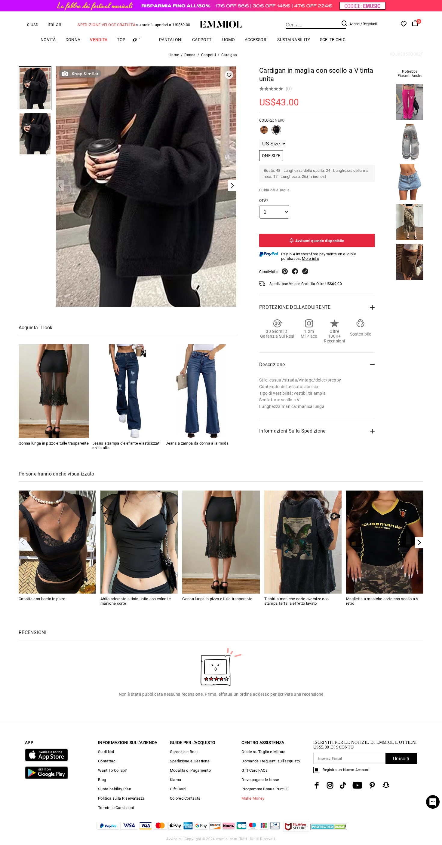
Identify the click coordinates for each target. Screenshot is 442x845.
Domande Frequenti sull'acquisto (270, 761)
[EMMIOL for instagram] (330, 785)
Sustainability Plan (114, 789)
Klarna (175, 779)
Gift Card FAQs (254, 770)
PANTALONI (171, 39)
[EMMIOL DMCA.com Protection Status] (328, 830)
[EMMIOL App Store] (46, 760)
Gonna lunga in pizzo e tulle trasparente (54, 443)
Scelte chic (332, 39)
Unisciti (401, 758)
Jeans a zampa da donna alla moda (197, 443)
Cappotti (202, 39)
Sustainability (293, 39)
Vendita (98, 39)
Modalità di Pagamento (190, 770)
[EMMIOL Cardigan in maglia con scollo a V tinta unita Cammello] (264, 132)
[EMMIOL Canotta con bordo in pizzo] (57, 542)
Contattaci (107, 761)
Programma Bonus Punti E (264, 789)
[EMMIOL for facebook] (316, 785)
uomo (228, 39)
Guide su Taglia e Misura (263, 751)
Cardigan (229, 55)
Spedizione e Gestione (190, 761)
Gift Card (178, 789)
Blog (102, 779)
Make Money (252, 798)
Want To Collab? (112, 770)
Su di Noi (106, 751)
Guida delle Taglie (274, 190)
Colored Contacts (185, 798)
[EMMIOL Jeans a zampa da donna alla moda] (201, 391)
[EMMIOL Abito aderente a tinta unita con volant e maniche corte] (139, 542)
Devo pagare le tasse (260, 779)
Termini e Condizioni (116, 807)
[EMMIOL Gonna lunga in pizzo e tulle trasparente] (54, 391)
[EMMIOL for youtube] (357, 785)
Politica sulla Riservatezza (121, 798)
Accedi (354, 24)
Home (174, 55)
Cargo (142, 39)
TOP (121, 39)
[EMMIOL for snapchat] (386, 784)
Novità (48, 39)
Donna (73, 39)
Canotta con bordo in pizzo (42, 599)
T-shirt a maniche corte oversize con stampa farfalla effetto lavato (296, 601)
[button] (419, 542)
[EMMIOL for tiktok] (343, 785)
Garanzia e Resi (184, 751)
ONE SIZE (271, 155)
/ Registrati (369, 24)
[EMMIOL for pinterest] (372, 785)
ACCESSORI (256, 39)
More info (310, 258)
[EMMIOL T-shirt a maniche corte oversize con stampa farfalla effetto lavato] (303, 542)
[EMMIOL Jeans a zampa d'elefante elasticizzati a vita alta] (127, 391)
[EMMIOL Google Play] (46, 777)
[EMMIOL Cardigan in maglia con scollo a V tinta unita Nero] (276, 132)
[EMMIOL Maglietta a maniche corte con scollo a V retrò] (384, 542)
